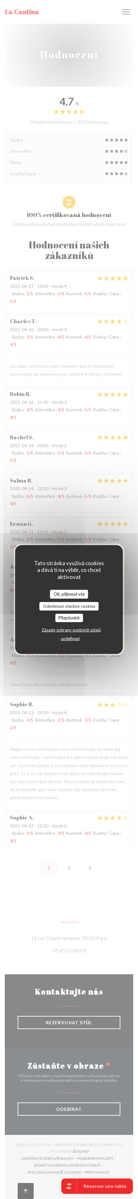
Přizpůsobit (69, 617)
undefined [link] (70, 638)
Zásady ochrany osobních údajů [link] (71, 629)
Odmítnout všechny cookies (69, 605)
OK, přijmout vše (69, 594)
